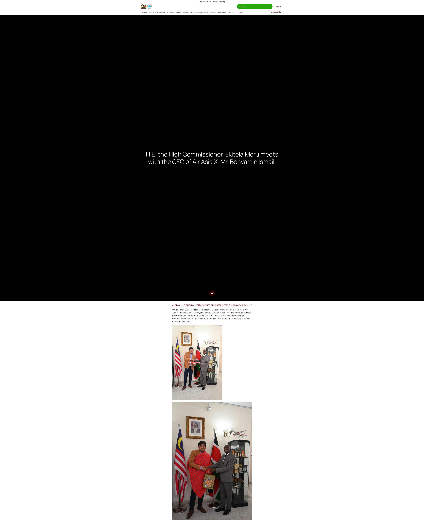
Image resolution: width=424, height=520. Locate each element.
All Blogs (176, 305)
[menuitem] (144, 12)
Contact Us (276, 12)
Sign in (278, 6)
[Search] (270, 6)
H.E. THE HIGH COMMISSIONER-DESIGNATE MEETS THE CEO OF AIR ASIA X (216, 305)
